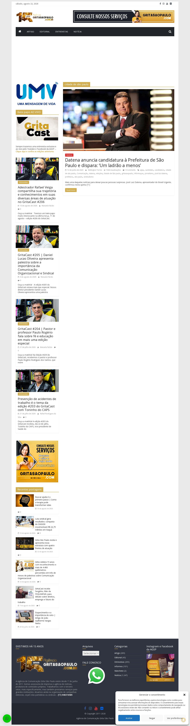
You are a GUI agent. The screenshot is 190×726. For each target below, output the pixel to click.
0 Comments (130, 170)
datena (92, 173)
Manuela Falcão (48, 206)
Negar (152, 718)
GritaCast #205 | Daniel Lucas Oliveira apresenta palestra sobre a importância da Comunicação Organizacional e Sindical (36, 264)
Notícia (78, 31)
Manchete (119, 670)
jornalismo (149, 173)
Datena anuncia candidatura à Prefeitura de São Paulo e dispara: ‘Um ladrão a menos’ (114, 162)
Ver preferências (175, 718)
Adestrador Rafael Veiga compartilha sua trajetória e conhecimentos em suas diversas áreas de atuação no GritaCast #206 (37, 194)
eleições (99, 173)
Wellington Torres (95, 170)
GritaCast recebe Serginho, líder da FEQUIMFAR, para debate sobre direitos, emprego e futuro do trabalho (36, 595)
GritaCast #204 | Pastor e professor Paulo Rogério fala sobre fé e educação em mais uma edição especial (36, 336)
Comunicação (82, 173)
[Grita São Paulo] (20, 31)
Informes (118, 666)
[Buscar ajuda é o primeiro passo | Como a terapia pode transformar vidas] (25, 496)
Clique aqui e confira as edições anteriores (35, 151)
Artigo (30, 31)
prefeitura (69, 177)
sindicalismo (89, 177)
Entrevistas (61, 31)
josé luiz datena (161, 173)
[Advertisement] (95, 61)
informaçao (138, 173)
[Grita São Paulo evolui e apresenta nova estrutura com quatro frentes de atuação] (25, 539)
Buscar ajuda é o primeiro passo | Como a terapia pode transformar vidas (45, 501)
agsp (142, 170)
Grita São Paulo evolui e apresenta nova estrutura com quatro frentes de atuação (46, 544)
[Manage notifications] (183, 720)
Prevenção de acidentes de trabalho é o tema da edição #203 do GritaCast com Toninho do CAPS (37, 404)
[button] (184, 694)
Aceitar (129, 718)
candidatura (159, 170)
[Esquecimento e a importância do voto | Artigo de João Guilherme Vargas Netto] (25, 611)
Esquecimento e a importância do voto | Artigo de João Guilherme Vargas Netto (45, 618)
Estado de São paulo (112, 173)
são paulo (78, 177)
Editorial (45, 31)
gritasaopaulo (127, 173)
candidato (149, 170)
